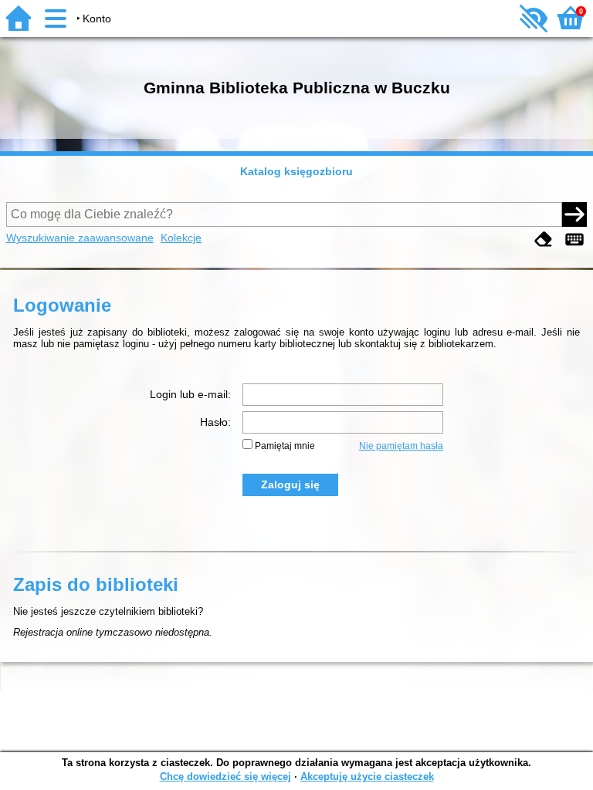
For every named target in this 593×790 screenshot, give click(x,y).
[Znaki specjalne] (574, 239)
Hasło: (215, 422)
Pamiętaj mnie (285, 446)
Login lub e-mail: (190, 394)
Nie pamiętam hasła (401, 446)
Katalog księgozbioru (296, 171)
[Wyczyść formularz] (543, 239)
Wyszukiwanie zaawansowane (80, 237)
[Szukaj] (574, 214)
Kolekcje (181, 237)
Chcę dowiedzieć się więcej (225, 776)
